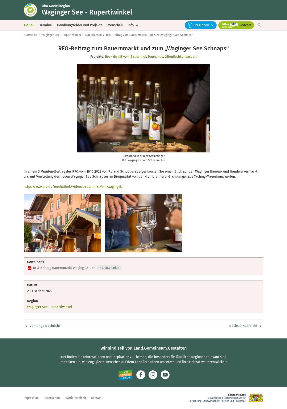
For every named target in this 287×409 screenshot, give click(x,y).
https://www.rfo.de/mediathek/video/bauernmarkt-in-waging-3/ (73, 187)
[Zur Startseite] (33, 10)
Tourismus (155, 57)
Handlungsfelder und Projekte (80, 25)
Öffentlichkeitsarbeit (181, 57)
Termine (45, 25)
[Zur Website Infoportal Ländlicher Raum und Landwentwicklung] (125, 375)
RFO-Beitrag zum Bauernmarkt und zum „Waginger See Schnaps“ (149, 35)
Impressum (31, 398)
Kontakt (96, 398)
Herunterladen (109, 268)
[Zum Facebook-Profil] (140, 374)
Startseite (30, 35)
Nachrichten (93, 35)
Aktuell (29, 25)
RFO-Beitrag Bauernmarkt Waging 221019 (64, 268)
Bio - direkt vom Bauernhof (125, 57)
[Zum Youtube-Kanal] (165, 374)
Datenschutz (52, 398)
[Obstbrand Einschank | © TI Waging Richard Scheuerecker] (143, 223)
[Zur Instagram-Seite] (153, 374)
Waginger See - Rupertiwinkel (61, 35)
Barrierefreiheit (75, 398)
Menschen (115, 25)
